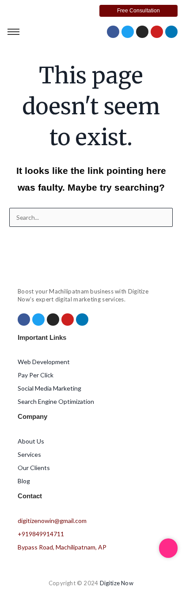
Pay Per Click (35, 375)
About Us (31, 441)
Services (29, 454)
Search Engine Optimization (56, 401)
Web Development (44, 361)
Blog (24, 481)
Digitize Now (116, 583)
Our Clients (34, 467)
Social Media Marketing (49, 388)
